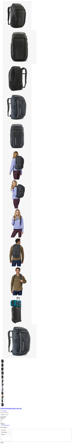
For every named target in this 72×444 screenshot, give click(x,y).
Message (2, 434)
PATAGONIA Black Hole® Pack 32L (11, 408)
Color (1, 417)
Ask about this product (5, 425)
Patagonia (5, 410)
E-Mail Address (4, 432)
